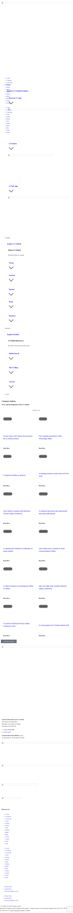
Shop (6, 843)
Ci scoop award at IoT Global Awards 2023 (54, 625)
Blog (6, 834)
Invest (6, 841)
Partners (12, 316)
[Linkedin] (39, 886)
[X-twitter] (44, 886)
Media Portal (14, 353)
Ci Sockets (13, 144)
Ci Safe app (13, 186)
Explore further (13, 334)
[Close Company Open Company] (6, 240)
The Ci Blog (13, 368)
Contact (7, 839)
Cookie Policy (8, 889)
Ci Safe (7, 814)
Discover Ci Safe (15, 98)
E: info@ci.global (6, 732)
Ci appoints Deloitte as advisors (14, 475)
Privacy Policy (8, 886)
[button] (9, 641)
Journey (12, 275)
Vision (11, 263)
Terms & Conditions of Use (11, 891)
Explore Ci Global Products (17, 91)
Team (11, 302)
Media (6, 832)
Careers (12, 382)
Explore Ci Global (14, 244)
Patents (12, 289)
